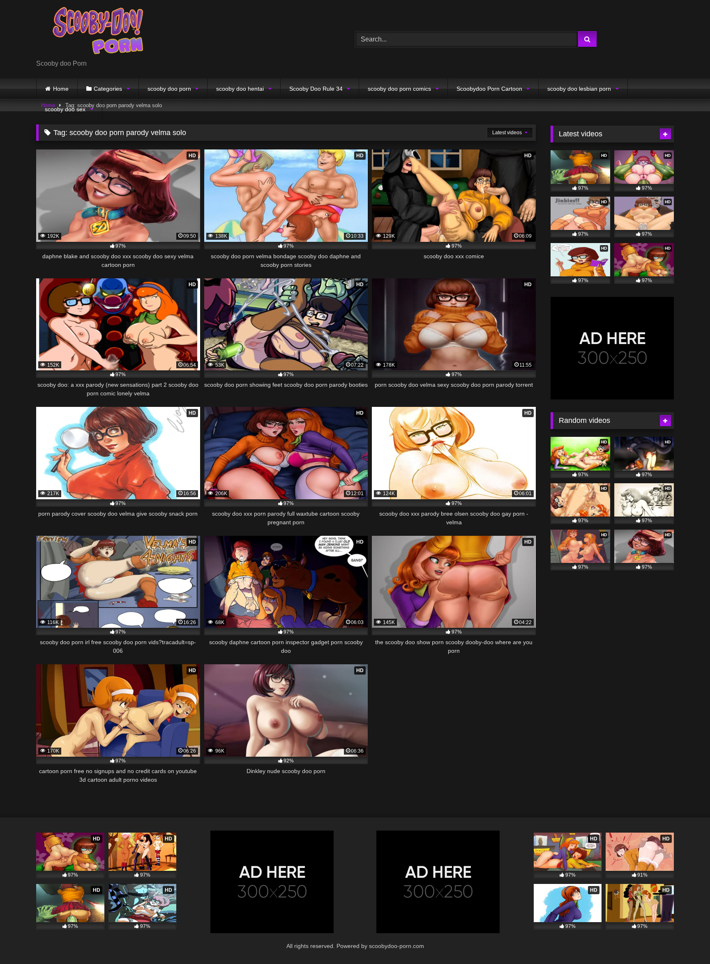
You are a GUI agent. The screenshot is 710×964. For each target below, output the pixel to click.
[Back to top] (684, 940)
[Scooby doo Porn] (97, 33)
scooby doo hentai (240, 88)
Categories (108, 88)
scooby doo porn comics (399, 88)
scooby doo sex (65, 109)
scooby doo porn (169, 88)
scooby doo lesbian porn (579, 88)
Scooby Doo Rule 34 (316, 88)
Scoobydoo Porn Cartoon (489, 88)
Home (61, 88)
